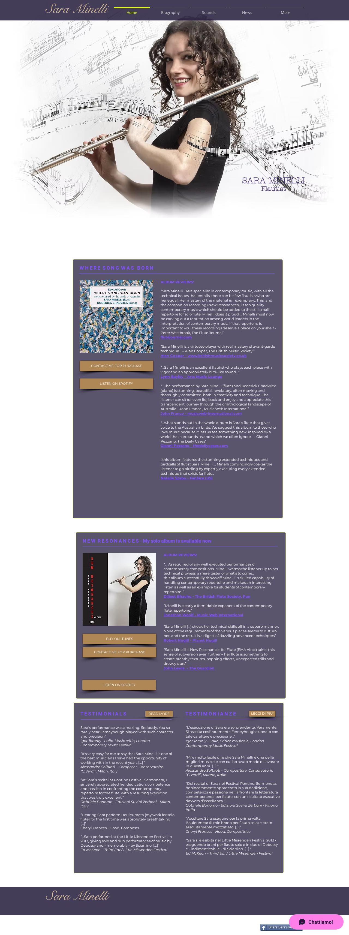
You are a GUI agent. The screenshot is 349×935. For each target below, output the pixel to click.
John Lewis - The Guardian (189, 668)
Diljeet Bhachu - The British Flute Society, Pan (207, 596)
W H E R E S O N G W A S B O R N (117, 268)
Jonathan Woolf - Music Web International (203, 615)
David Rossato (174, 928)
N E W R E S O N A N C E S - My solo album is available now (147, 541)
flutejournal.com (176, 337)
